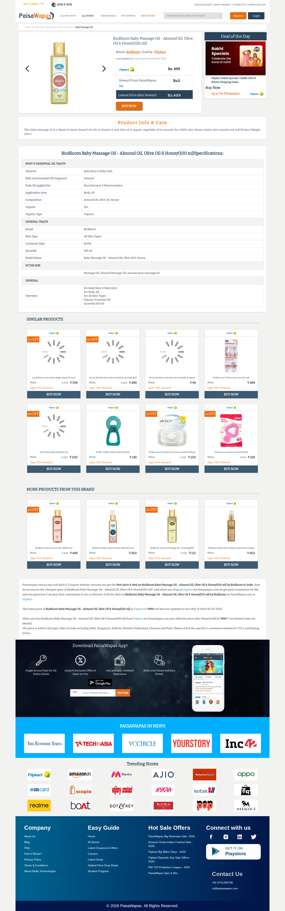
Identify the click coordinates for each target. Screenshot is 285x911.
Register (238, 15)
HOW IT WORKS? (222, 4)
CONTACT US (239, 4)
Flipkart (160, 52)
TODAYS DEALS (108, 16)
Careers (93, 853)
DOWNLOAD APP (257, 4)
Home (91, 836)
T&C (121, 86)
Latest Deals (95, 859)
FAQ (27, 847)
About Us (29, 836)
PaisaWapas (131, 906)
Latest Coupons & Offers (103, 847)
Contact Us (227, 874)
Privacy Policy (32, 859)
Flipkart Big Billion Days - (167, 851)
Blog (27, 842)
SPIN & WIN (64, 4)
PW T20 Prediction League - (169, 867)
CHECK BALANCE (203, 4)
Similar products (45, 319)
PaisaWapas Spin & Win (163, 873)
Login (256, 15)
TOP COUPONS (128, 16)
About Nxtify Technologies (40, 871)
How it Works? (33, 853)
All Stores (93, 842)
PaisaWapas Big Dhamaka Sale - (171, 836)
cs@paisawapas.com (225, 888)
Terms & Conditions (36, 865)
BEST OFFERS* (148, 16)
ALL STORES (88, 16)
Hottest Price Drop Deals (103, 865)
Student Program (98, 871)
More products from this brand (60, 489)
